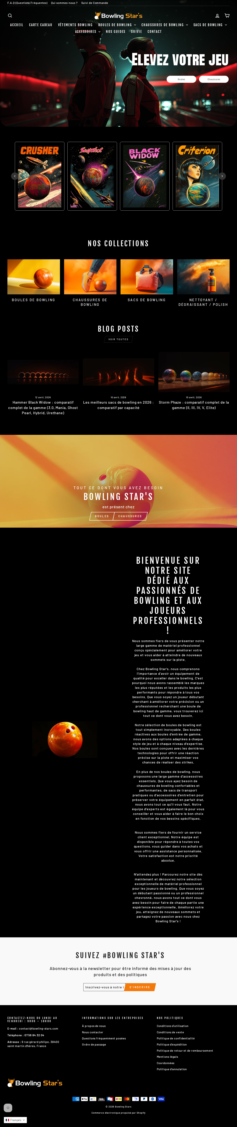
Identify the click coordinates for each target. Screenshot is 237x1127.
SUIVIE (136, 32)
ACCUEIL (17, 25)
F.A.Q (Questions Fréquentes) (27, 2)
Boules (102, 516)
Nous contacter (92, 1032)
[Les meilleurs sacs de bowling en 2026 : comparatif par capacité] (118, 372)
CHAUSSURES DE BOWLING (163, 25)
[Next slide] (222, 176)
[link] (181, 79)
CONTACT (155, 32)
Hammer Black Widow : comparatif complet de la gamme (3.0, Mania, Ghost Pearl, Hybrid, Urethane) (43, 407)
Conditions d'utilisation (173, 1026)
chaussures (130, 516)
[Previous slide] (15, 176)
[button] (15, 1120)
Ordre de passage (94, 1044)
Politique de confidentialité (176, 1038)
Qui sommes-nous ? (64, 2)
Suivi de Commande (94, 2)
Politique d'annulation (172, 1069)
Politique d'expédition (172, 1044)
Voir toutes (119, 339)
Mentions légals (167, 1056)
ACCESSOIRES (86, 32)
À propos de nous (94, 1026)
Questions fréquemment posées (104, 1038)
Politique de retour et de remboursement (185, 1050)
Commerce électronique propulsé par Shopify (118, 1112)
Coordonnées (166, 1063)
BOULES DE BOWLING (115, 25)
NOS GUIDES (116, 32)
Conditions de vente (170, 1032)
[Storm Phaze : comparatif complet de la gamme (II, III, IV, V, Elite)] (194, 372)
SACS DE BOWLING (208, 25)
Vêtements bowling (75, 25)
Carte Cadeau (40, 25)
